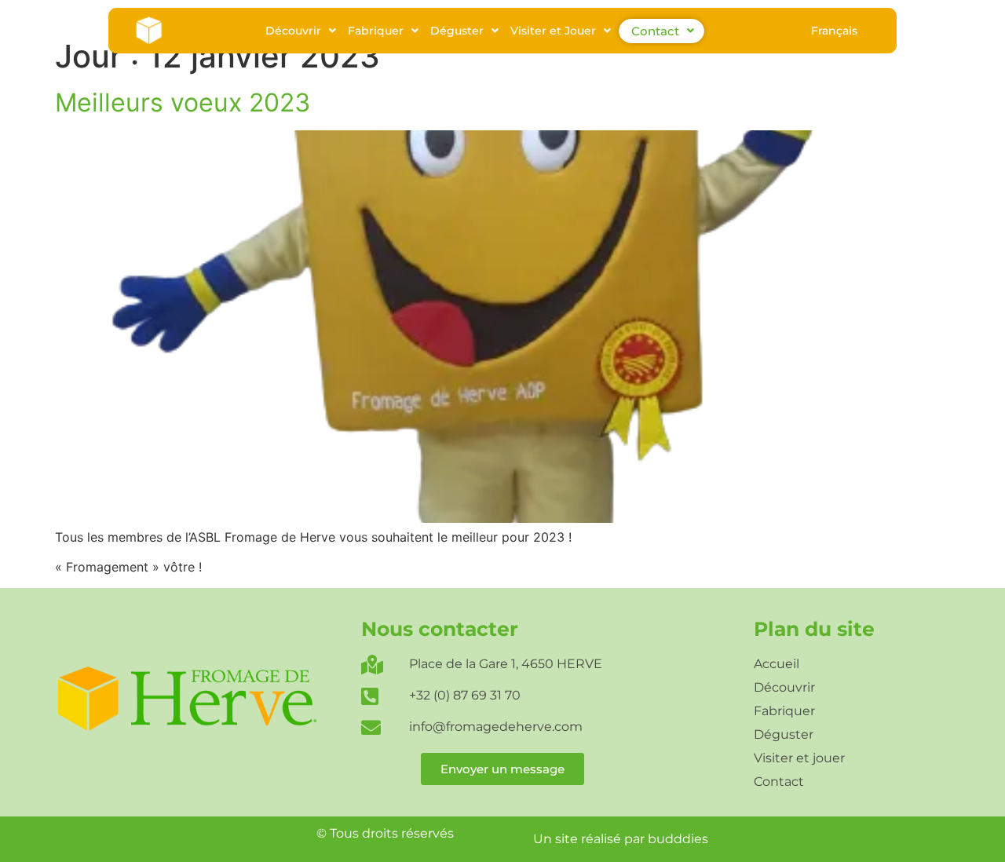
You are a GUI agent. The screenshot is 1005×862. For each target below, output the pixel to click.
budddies (678, 838)
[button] (300, 30)
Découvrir (293, 31)
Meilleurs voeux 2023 (182, 102)
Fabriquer (376, 31)
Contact (655, 31)
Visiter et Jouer (553, 31)
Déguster (457, 31)
